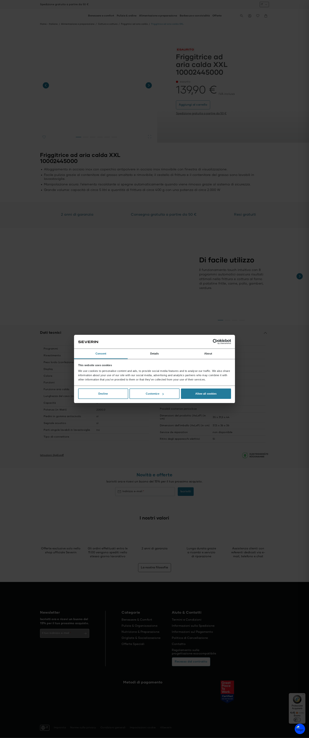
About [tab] (208, 353)
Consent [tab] (100, 353)
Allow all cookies (206, 393)
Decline (103, 393)
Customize (152, 393)
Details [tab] (154, 353)
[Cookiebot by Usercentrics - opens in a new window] (215, 341)
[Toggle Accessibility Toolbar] (299, 728)
